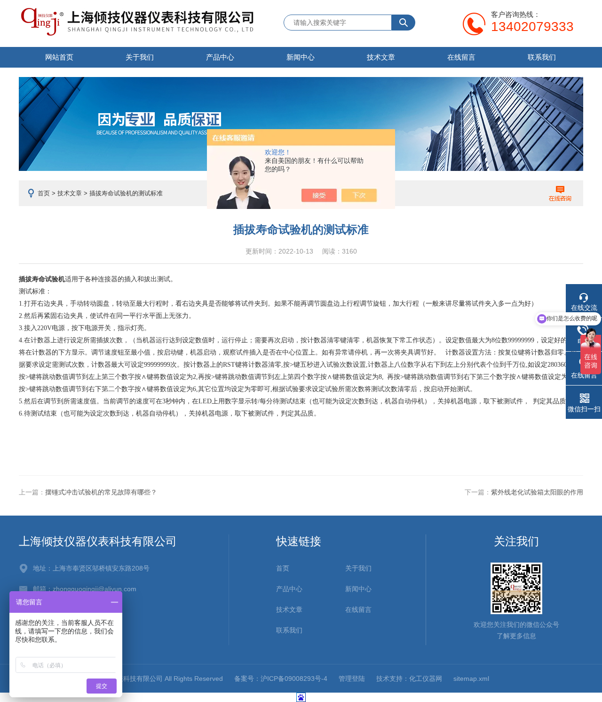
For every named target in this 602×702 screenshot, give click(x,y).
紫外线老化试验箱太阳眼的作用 (537, 492)
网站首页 (59, 57)
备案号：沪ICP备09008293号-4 (280, 678)
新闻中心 (300, 57)
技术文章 (381, 57)
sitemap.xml (471, 678)
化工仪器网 (425, 678)
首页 (44, 193)
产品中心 (220, 57)
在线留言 (461, 57)
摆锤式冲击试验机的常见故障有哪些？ (101, 492)
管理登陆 (352, 678)
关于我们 (140, 57)
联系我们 (542, 57)
